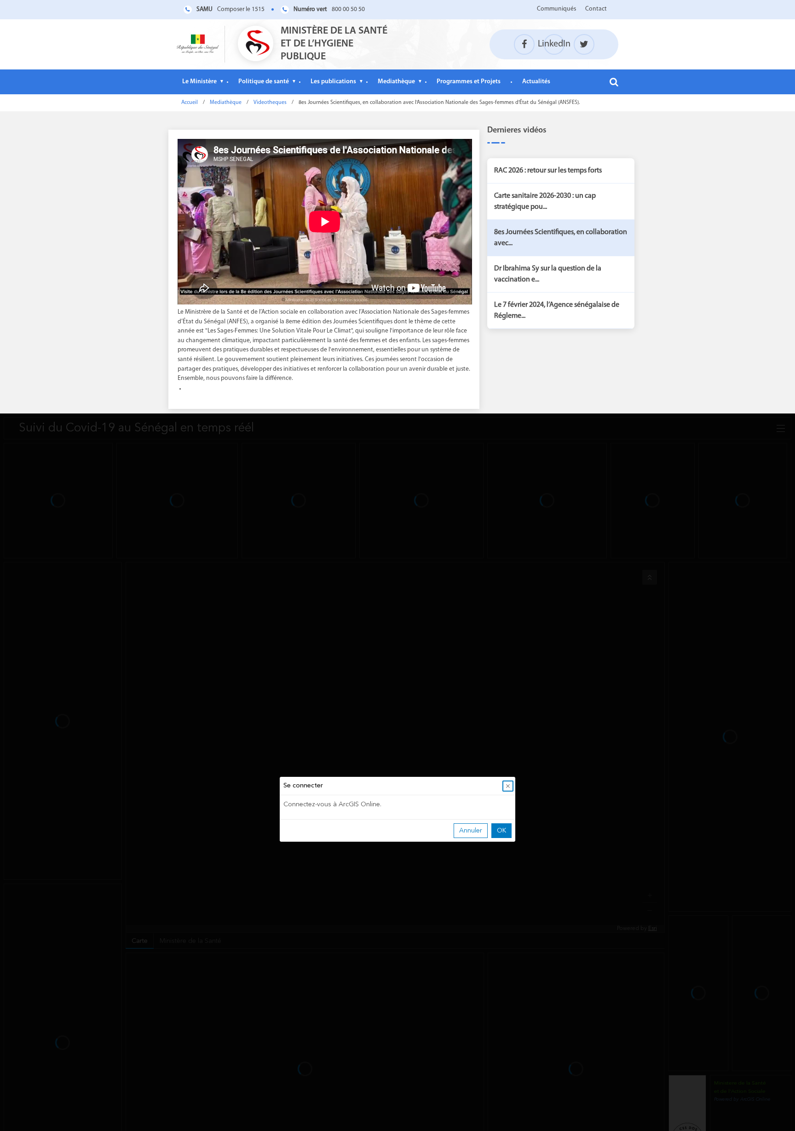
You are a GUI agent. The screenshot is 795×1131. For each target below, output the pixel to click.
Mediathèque (396, 81)
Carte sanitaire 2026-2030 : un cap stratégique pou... (545, 201)
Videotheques (270, 102)
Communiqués (556, 9)
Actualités (536, 81)
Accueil (189, 102)
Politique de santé (263, 81)
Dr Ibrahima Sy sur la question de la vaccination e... (547, 274)
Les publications (333, 81)
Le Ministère (199, 81)
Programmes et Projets (469, 81)
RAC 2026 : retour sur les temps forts (548, 170)
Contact (596, 9)
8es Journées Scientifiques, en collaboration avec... (560, 238)
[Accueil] (198, 44)
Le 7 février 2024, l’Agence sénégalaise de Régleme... (556, 310)
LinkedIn (554, 44)
